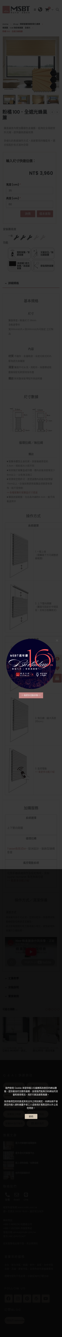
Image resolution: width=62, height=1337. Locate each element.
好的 (31, 1116)
